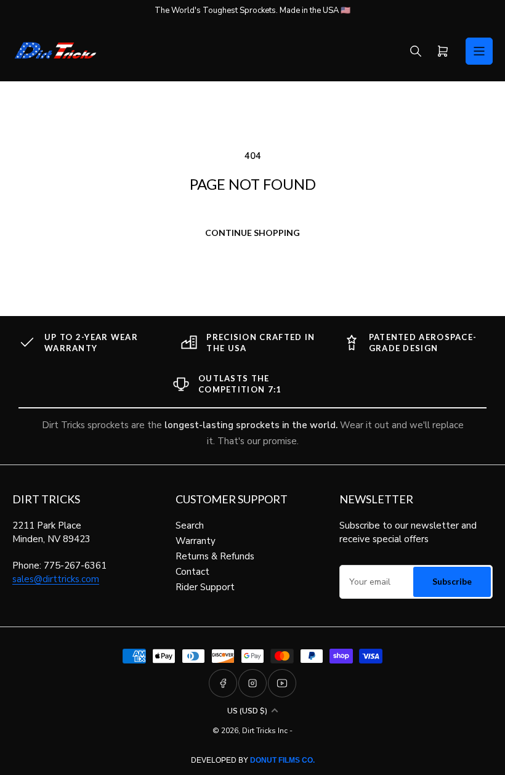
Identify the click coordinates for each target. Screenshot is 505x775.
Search (190, 525)
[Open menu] (479, 51)
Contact (192, 572)
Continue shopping (252, 232)
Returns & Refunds (215, 556)
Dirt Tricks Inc (265, 731)
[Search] (415, 51)
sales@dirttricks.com (55, 579)
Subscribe (452, 581)
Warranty (196, 541)
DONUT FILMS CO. (282, 760)
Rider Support (205, 587)
